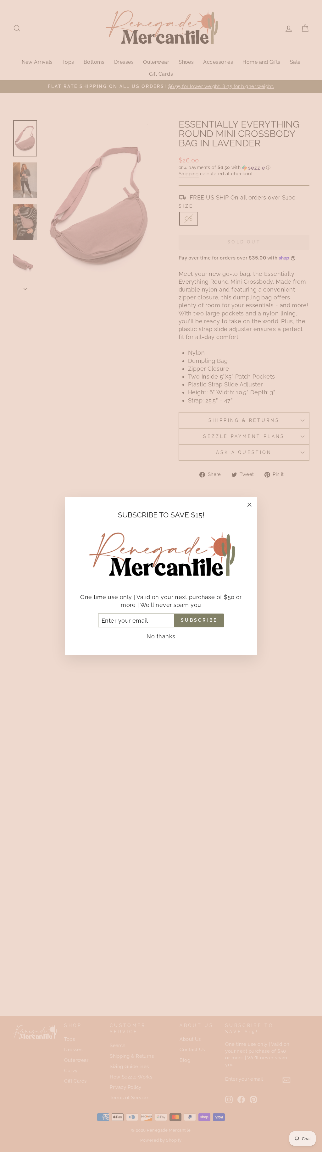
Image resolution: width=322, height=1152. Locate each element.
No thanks (161, 636)
